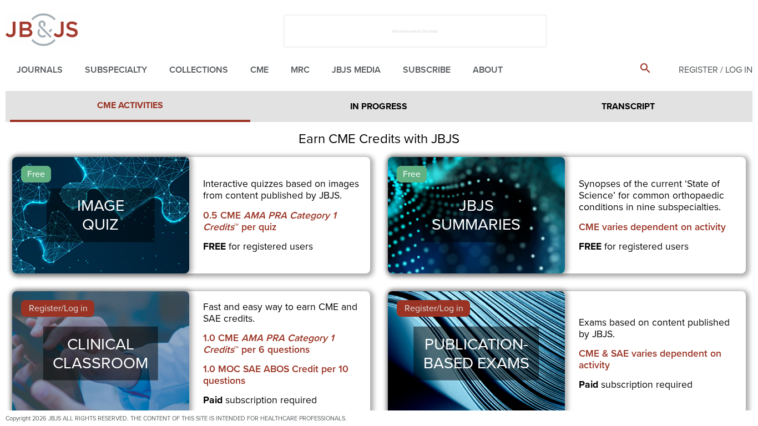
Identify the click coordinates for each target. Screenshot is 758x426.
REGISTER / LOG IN (715, 69)
